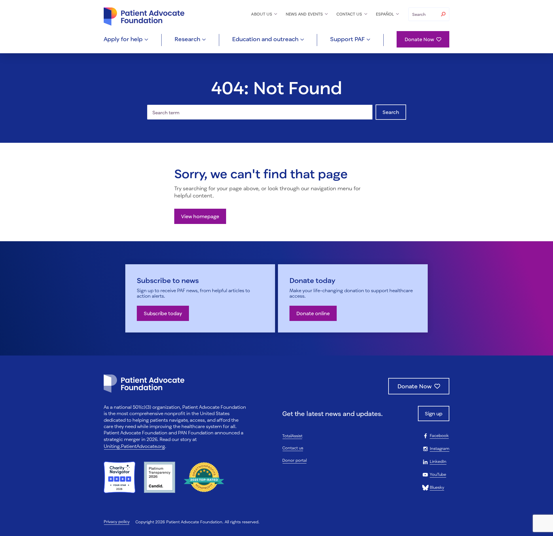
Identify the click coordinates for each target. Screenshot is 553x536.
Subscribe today (163, 313)
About (262, 14)
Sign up (433, 413)
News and (305, 14)
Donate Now (419, 39)
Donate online (313, 313)
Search (390, 112)
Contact (349, 14)
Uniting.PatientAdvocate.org (134, 446)
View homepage (200, 216)
